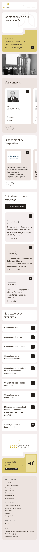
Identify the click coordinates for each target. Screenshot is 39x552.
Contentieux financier (13, 337)
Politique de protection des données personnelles (19, 531)
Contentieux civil (11, 328)
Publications (8, 510)
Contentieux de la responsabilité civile (12, 357)
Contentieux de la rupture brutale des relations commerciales (15, 370)
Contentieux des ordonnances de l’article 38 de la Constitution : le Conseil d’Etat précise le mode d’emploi (19, 262)
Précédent (7, 128)
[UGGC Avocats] (8, 5)
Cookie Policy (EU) (10, 534)
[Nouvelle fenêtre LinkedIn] (5, 523)
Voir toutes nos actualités (15, 206)
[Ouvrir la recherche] (28, 6)
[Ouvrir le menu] (34, 6)
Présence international (11, 485)
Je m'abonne (9, 469)
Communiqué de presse (12, 505)
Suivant (12, 128)
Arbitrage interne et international (12, 425)
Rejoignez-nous (9, 495)
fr (23, 5)
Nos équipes (8, 488)
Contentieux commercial (14, 347)
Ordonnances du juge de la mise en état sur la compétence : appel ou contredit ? (18, 294)
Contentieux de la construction (11, 396)
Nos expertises (9, 490)
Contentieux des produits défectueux (14, 384)
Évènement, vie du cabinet (13, 508)
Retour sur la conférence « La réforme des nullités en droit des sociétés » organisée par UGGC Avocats (19, 231)
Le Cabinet (8, 482)
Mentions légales (10, 529)
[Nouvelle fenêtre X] (8, 523)
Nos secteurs (9, 493)
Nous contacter (9, 498)
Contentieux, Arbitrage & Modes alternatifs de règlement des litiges (15, 45)
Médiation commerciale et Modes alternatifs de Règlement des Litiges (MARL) (15, 411)
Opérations (8, 513)
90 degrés (8, 516)
